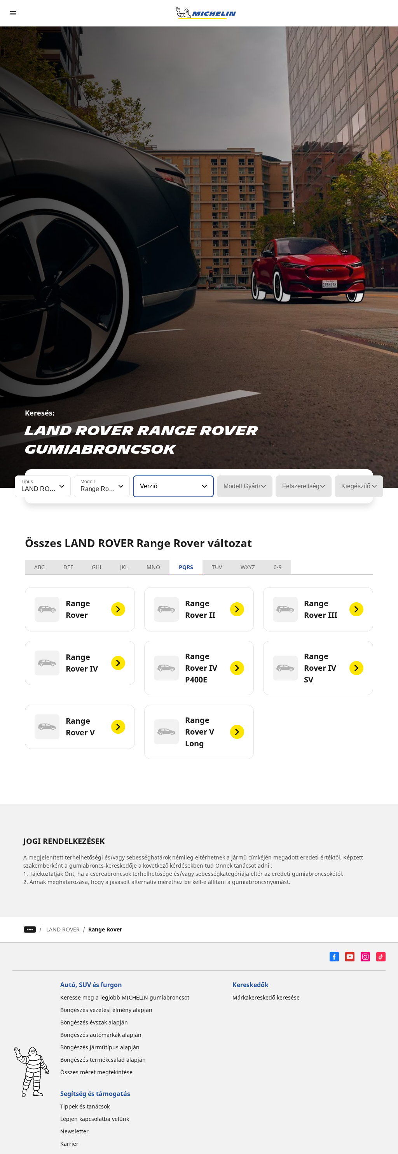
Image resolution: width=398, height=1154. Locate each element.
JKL (124, 567)
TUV (217, 567)
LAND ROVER (63, 929)
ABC (39, 567)
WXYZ (248, 567)
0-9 (278, 567)
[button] (61, 486)
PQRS (186, 567)
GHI (96, 567)
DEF (68, 567)
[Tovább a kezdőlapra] (206, 13)
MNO (153, 567)
